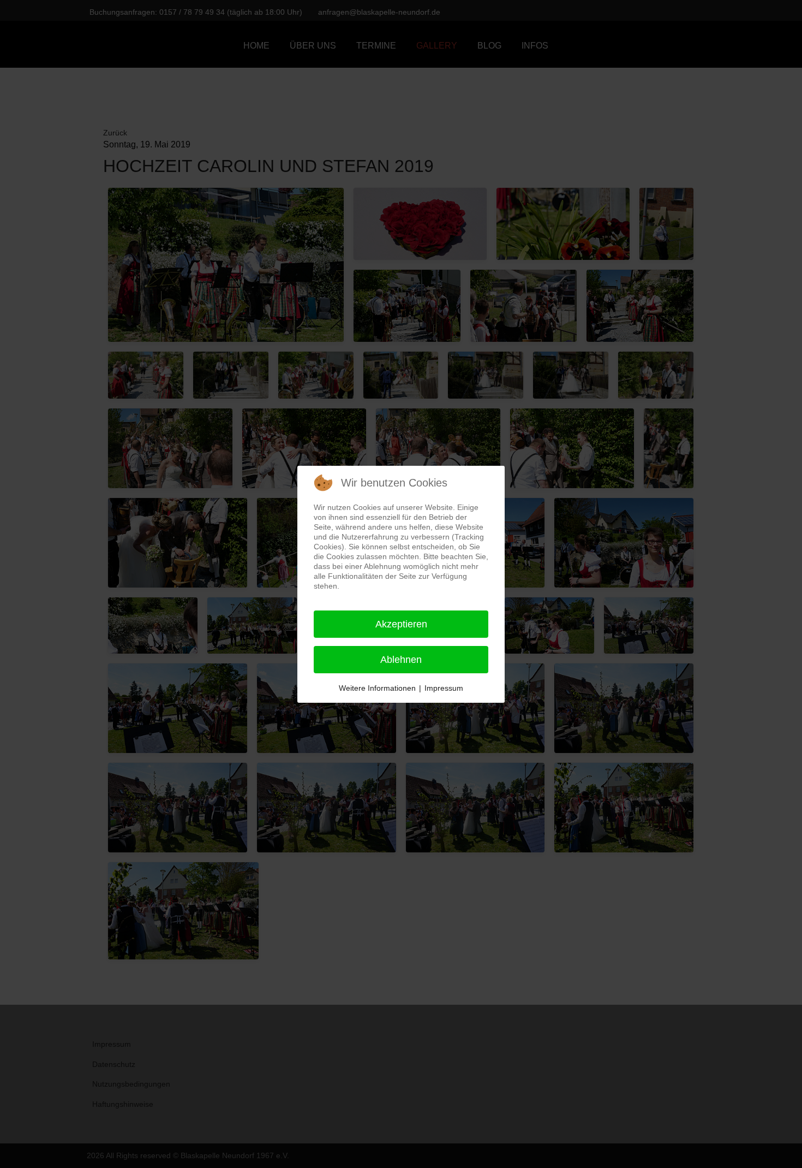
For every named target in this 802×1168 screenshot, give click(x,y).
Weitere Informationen (377, 688)
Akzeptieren (401, 624)
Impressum (443, 688)
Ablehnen (401, 659)
